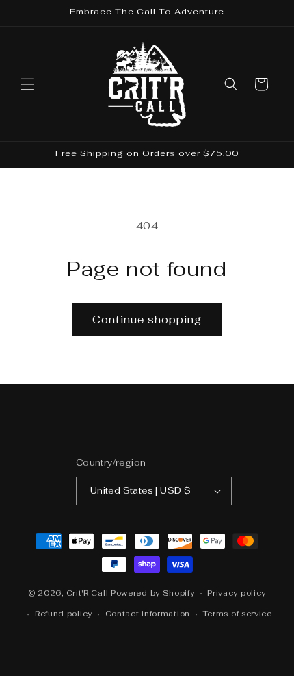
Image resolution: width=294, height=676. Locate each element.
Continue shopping (147, 319)
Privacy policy (236, 593)
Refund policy (63, 613)
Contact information (147, 613)
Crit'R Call (87, 592)
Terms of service (237, 613)
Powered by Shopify (153, 592)
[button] (27, 84)
